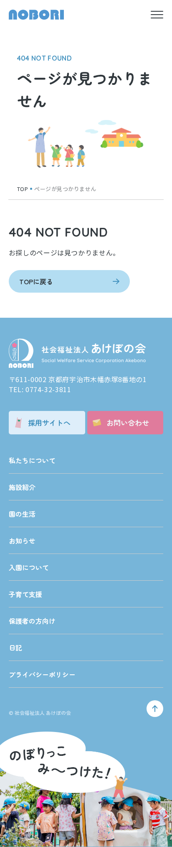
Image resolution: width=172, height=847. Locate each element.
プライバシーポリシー (42, 674)
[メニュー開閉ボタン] (157, 14)
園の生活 (22, 514)
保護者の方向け (32, 621)
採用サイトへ (49, 422)
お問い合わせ (127, 422)
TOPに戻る (36, 281)
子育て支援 (25, 594)
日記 (15, 648)
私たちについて (32, 460)
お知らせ (22, 541)
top (22, 189)
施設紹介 (22, 487)
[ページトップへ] (155, 708)
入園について (29, 567)
